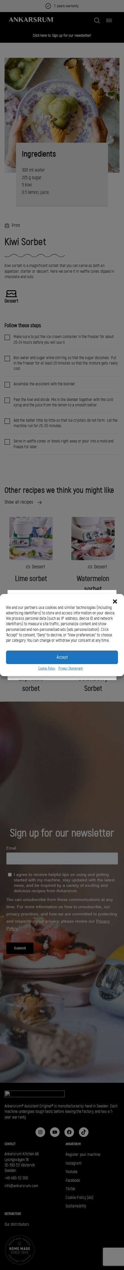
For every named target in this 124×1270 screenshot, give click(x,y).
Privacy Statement (70, 668)
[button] (115, 601)
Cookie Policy (46, 668)
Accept (62, 657)
